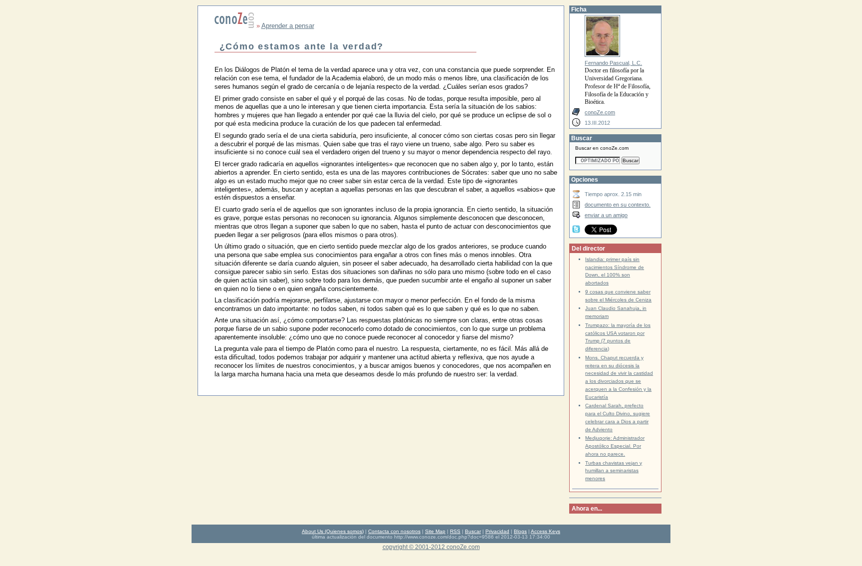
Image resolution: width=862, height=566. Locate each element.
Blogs (520, 531)
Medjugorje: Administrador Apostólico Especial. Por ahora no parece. (615, 446)
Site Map (435, 531)
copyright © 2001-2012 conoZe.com (431, 547)
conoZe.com (600, 112)
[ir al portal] (234, 25)
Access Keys (545, 531)
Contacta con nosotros (394, 531)
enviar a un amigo (606, 215)
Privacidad (497, 531)
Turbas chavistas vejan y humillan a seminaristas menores (613, 471)
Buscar (473, 531)
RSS (455, 531)
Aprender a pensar (287, 25)
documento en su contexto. (617, 205)
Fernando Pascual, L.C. (613, 63)
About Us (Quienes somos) (333, 531)
